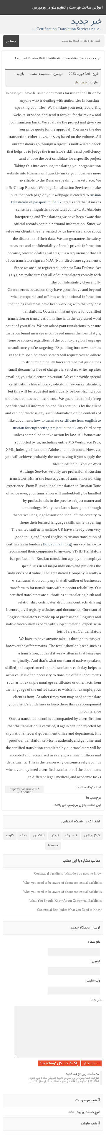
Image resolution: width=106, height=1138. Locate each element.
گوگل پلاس (92, 835)
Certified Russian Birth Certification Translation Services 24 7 (57, 58)
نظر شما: (96, 1000)
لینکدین (38, 835)
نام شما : (94, 942)
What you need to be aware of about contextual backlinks (62, 882)
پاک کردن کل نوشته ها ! (59, 1063)
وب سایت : (92, 981)
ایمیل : (95, 961)
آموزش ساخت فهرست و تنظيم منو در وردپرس (67, 8)
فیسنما (53, 845)
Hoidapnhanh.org (57, 545)
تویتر (55, 835)
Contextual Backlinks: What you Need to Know (69, 909)
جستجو (11, 41)
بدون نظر (80, 82)
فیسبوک (71, 835)
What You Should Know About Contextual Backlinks (65, 900)
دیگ (23, 835)
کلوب (10, 835)
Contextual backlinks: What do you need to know (68, 873)
